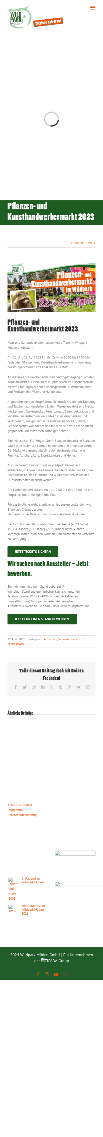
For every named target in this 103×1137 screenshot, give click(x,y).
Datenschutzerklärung (23, 815)
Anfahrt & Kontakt (20, 805)
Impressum (15, 810)
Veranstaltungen (69, 639)
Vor (90, 243)
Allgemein (50, 639)
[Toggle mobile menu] (93, 7)
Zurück (79, 243)
